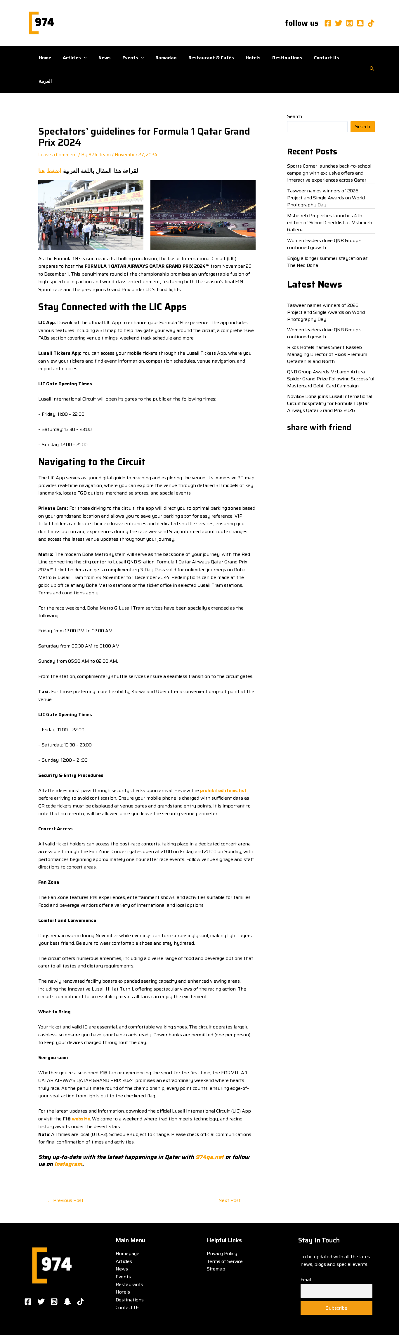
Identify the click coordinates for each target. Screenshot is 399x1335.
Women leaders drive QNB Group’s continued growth (324, 244)
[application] (84, 57)
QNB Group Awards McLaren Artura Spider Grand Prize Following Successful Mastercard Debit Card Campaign (330, 378)
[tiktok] (371, 23)
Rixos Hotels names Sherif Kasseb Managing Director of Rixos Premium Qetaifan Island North (327, 354)
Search (294, 116)
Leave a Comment (57, 154)
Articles (72, 57)
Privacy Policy (222, 1253)
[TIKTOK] (80, 1301)
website (81, 1118)
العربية (45, 81)
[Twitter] (338, 23)
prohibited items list (223, 790)
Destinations (287, 57)
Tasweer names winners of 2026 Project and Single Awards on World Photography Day (326, 197)
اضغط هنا (50, 170)
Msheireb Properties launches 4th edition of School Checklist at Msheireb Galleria (329, 222)
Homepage (127, 1253)
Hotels (253, 57)
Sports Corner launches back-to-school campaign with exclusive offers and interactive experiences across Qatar (329, 173)
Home (45, 57)
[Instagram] (349, 23)
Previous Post (65, 1200)
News (104, 57)
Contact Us (326, 57)
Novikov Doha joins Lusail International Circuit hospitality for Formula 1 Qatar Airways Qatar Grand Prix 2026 (329, 403)
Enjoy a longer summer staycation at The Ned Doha (327, 262)
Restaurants (129, 1284)
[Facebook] (328, 23)
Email (306, 1280)
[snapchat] (360, 23)
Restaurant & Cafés (211, 57)
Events (130, 57)
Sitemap (216, 1269)
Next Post (232, 1200)
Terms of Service (225, 1261)
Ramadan (166, 57)
